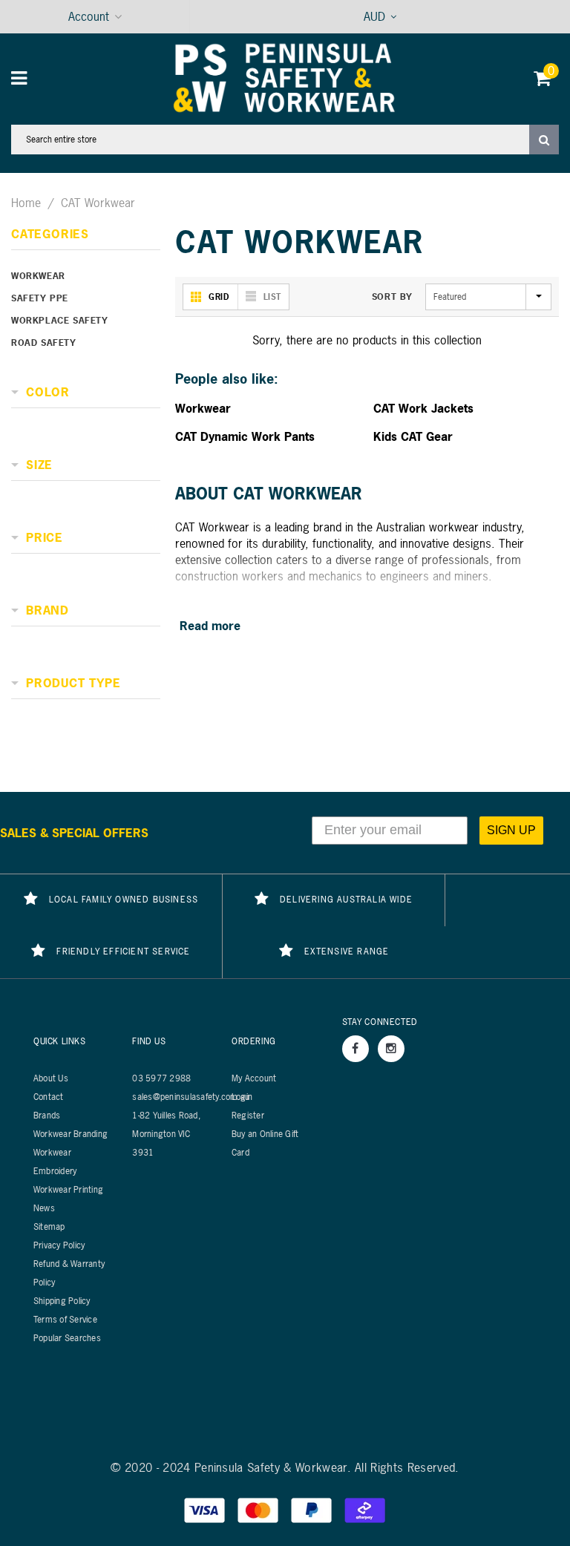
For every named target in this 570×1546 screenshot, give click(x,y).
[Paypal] (313, 1509)
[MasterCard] (260, 1509)
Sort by (392, 297)
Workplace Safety (59, 321)
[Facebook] (355, 1048)
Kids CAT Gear (413, 436)
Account (88, 16)
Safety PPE (39, 298)
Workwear (38, 276)
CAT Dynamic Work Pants (245, 436)
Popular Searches (67, 1338)
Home (26, 202)
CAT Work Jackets (423, 408)
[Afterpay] (365, 1509)
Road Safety (43, 343)
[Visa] (206, 1509)
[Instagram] (391, 1048)
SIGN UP (511, 830)
